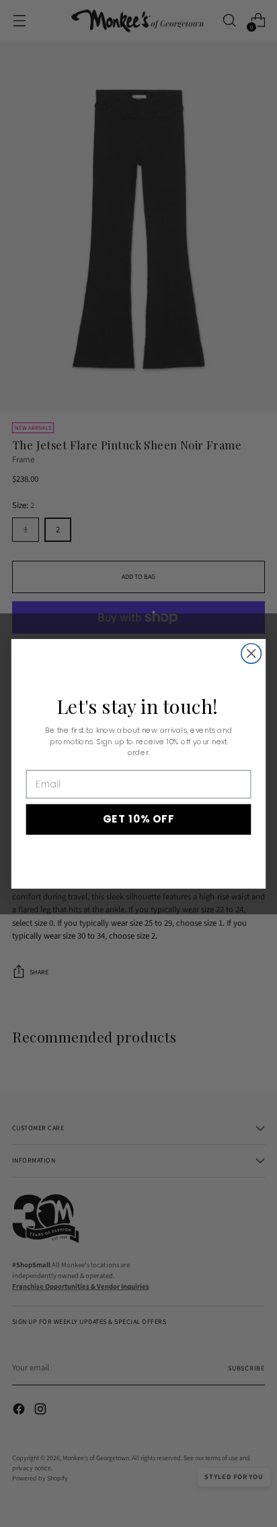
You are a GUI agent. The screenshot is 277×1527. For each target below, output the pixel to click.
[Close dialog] (251, 653)
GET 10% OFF (138, 819)
